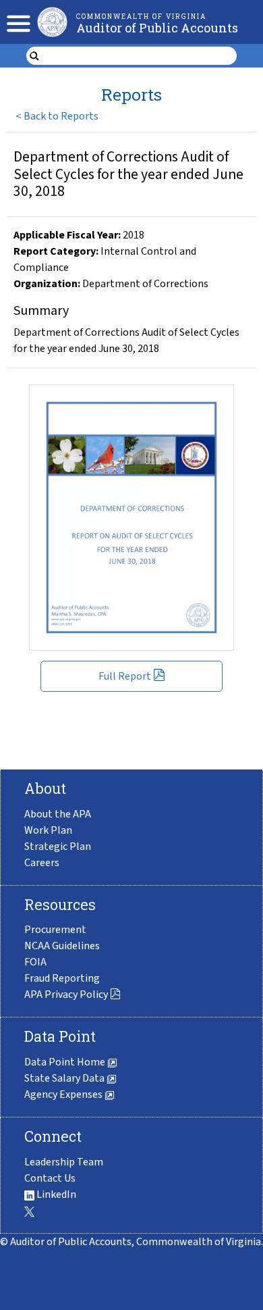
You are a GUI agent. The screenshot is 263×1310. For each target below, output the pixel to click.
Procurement (55, 929)
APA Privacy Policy (66, 994)
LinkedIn (55, 1194)
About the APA (57, 814)
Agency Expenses (64, 1094)
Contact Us (50, 1178)
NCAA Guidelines (62, 945)
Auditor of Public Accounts (157, 28)
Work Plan (48, 830)
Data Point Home (65, 1062)
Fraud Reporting (62, 978)
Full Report (124, 676)
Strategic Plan (57, 846)
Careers (41, 862)
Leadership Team (63, 1162)
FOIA (35, 962)
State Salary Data (65, 1078)
